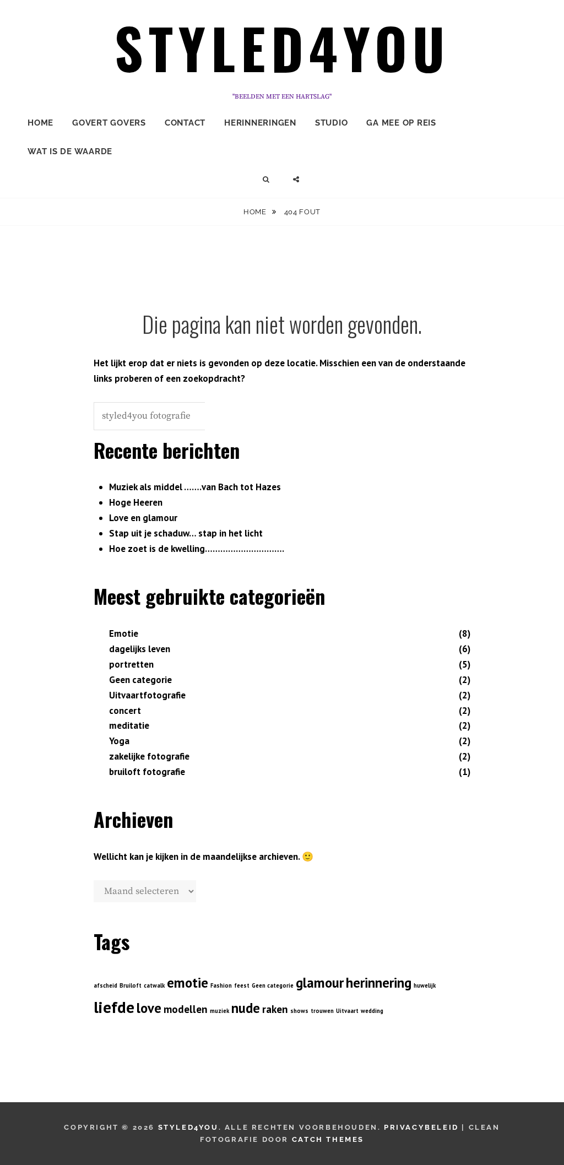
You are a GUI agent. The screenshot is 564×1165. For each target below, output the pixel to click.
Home (40, 123)
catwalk (154, 985)
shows (299, 1011)
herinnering (378, 982)
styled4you (282, 47)
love (149, 1008)
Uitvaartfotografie (147, 695)
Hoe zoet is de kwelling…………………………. (196, 549)
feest (242, 985)
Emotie (123, 633)
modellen (186, 1009)
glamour (320, 982)
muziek (219, 1011)
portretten (131, 664)
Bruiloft (131, 985)
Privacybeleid (421, 1127)
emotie (187, 982)
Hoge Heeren (135, 502)
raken (275, 1009)
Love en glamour (143, 518)
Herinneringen (260, 123)
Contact (185, 123)
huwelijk (425, 985)
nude (245, 1008)
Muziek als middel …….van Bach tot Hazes (195, 487)
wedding (372, 1011)
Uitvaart (347, 1011)
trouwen (322, 1011)
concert (125, 711)
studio (331, 123)
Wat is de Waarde (70, 151)
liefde (114, 1006)
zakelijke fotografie (149, 756)
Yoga (119, 741)
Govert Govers (109, 123)
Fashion (221, 985)
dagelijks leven (139, 649)
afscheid (105, 985)
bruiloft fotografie (147, 772)
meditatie (129, 725)
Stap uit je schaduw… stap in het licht (186, 533)
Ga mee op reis (401, 123)
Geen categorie (140, 680)
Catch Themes (328, 1139)
